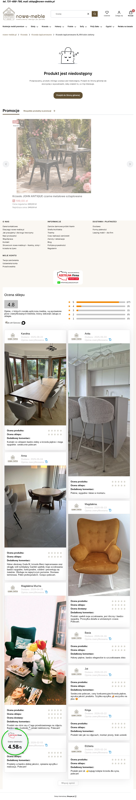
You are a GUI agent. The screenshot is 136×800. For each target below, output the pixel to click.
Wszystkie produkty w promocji (37, 111)
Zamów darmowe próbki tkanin (61, 226)
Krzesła (24, 34)
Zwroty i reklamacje (56, 239)
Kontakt (6, 242)
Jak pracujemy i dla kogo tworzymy (18, 233)
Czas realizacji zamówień (58, 236)
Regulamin (52, 248)
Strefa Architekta (55, 229)
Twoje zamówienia (11, 260)
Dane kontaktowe (10, 226)
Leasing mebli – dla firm (103, 233)
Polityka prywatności (57, 245)
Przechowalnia (9, 266)
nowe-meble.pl (10, 34)
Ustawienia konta (10, 263)
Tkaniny (51, 233)
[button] (95, 14)
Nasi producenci (10, 236)
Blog (50, 242)
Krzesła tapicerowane (42, 34)
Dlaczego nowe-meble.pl (13, 229)
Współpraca (8, 239)
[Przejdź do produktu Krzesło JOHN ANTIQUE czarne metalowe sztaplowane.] (53, 156)
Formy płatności (100, 229)
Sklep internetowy (64, 796)
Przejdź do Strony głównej (68, 95)
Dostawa (96, 226)
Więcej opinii (68, 783)
